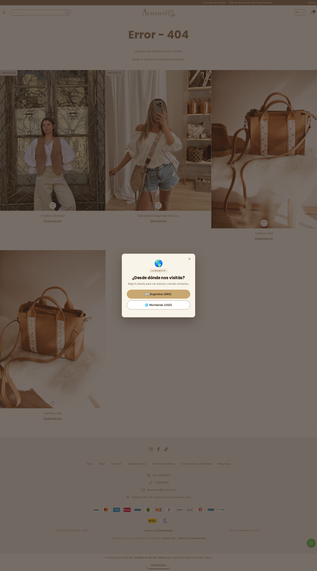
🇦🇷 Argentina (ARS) (158, 294)
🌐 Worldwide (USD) (158, 305)
